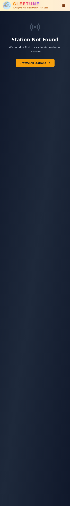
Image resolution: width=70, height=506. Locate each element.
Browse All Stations (33, 63)
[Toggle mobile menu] (63, 5)
